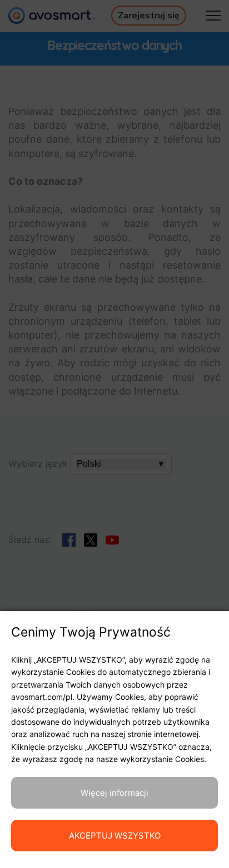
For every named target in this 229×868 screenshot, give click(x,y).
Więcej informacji (114, 793)
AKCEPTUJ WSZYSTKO (115, 835)
